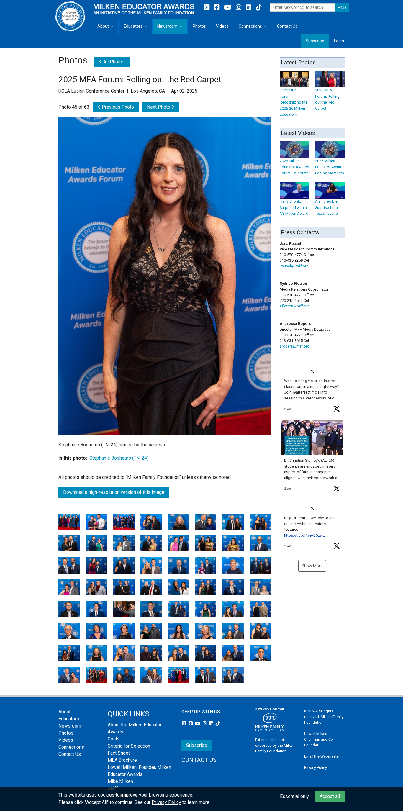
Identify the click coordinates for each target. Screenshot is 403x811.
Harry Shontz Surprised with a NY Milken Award (294, 207)
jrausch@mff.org (294, 266)
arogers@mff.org (294, 346)
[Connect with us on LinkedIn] (249, 7)
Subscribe (315, 41)
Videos (222, 26)
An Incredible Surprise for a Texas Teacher (327, 207)
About (103, 26)
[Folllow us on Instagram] (239, 7)
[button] (312, 389)
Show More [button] (312, 565)
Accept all (330, 796)
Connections (250, 26)
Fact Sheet (119, 753)
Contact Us (287, 26)
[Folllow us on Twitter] (207, 7)
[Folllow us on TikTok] (258, 7)
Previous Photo (117, 107)
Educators (133, 26)
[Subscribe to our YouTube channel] (228, 7)
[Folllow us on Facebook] (217, 7)
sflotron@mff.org (295, 306)
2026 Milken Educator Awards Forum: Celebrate (294, 167)
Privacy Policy (315, 767)
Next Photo (159, 107)
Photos (199, 26)
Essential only (294, 796)
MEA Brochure (122, 760)
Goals (113, 739)
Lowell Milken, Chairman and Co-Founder (319, 739)
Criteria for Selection (129, 746)
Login (339, 41)
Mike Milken (120, 781)
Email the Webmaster (322, 756)
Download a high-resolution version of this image (113, 492)
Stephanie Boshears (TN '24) (118, 458)
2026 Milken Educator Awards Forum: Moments (330, 167)
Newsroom (167, 26)
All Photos (113, 62)
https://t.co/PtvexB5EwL (304, 535)
